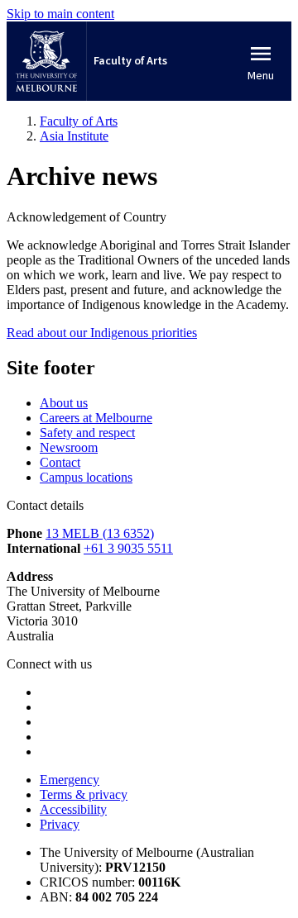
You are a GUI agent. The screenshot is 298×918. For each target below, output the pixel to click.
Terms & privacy (83, 794)
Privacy (59, 824)
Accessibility (73, 809)
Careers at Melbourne (96, 418)
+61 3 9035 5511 (128, 548)
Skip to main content (60, 14)
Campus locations (86, 477)
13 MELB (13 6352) (100, 533)
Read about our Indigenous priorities (102, 333)
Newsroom (69, 447)
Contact (60, 462)
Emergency (69, 780)
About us (64, 403)
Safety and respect (87, 433)
